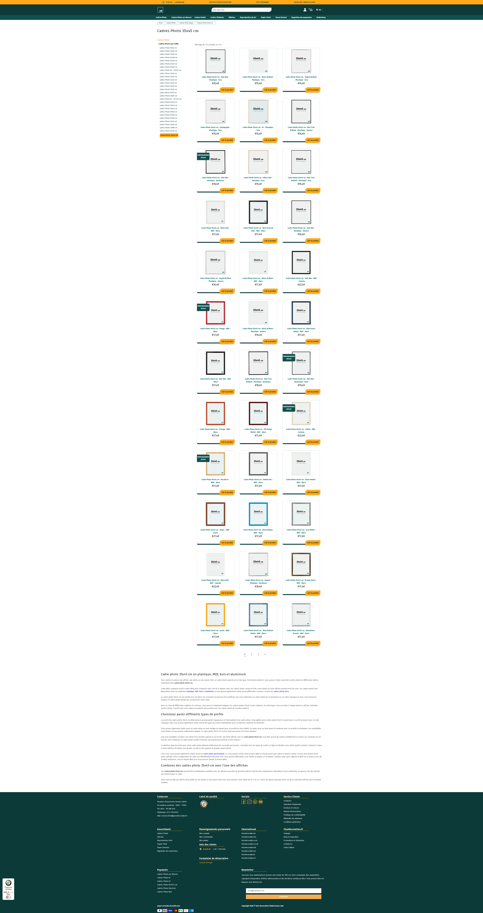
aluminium (209, 691)
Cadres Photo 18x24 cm (168, 48)
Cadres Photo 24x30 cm (168, 76)
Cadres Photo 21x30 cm (168, 73)
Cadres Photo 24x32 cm (168, 80)
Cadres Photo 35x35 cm (168, 131)
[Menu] (12, 879)
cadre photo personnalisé (214, 754)
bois (201, 691)
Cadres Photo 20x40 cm (168, 64)
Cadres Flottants (217, 17)
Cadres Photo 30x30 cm (168, 102)
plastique (190, 691)
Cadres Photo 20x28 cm (168, 57)
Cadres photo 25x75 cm (168, 92)
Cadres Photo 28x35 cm (168, 96)
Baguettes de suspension (301, 17)
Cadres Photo (161, 17)
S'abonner (283, 897)
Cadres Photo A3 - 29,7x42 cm (170, 99)
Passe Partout (281, 17)
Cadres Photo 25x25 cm (168, 83)
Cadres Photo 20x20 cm (168, 51)
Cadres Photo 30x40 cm (168, 105)
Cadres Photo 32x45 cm (168, 121)
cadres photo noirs (281, 691)
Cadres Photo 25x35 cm (168, 89)
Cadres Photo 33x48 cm (168, 124)
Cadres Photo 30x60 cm (168, 118)
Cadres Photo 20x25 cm (168, 54)
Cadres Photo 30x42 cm (168, 108)
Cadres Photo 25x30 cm (168, 86)
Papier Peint (266, 17)
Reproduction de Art (248, 17)
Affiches (232, 17)
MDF (196, 691)
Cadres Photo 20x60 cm (168, 67)
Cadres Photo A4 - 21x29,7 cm (170, 70)
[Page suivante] (272, 654)
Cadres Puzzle (200, 17)
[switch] (8, 897)
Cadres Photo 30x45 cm (168, 112)
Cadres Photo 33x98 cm (168, 128)
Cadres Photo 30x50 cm (168, 115)
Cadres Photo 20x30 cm (168, 61)
